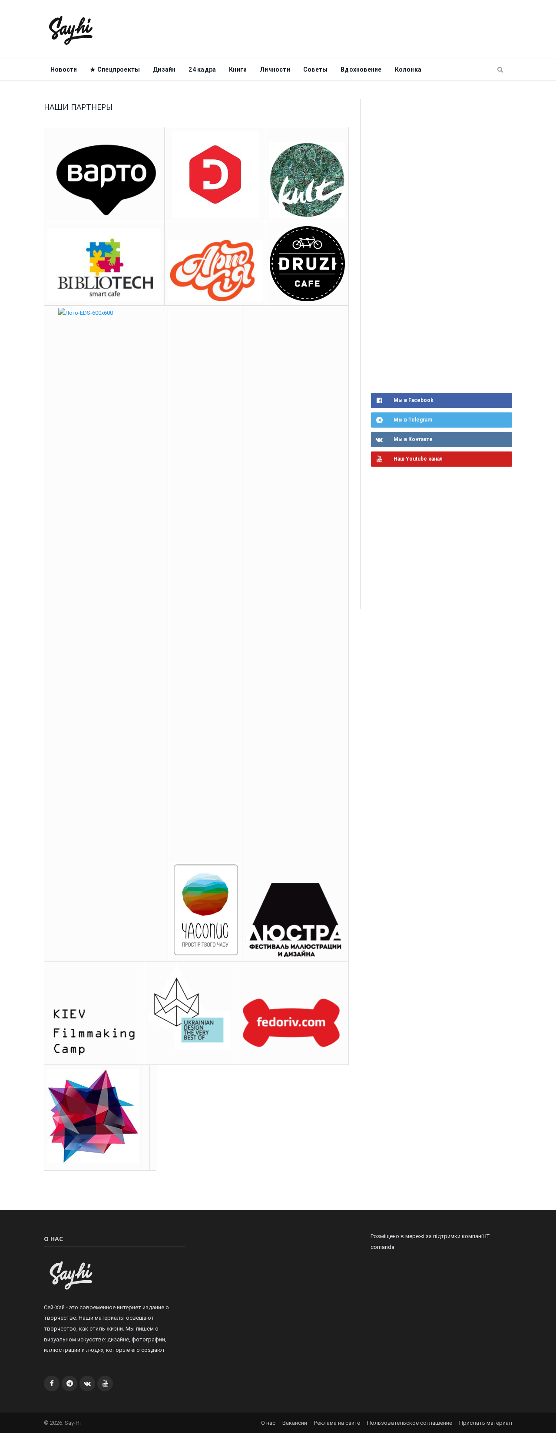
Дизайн (164, 69)
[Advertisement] (436, 245)
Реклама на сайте (337, 1423)
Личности (275, 69)
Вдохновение (361, 69)
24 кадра (202, 69)
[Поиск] (500, 70)
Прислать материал (485, 1423)
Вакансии (294, 1423)
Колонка (408, 69)
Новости (63, 69)
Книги (238, 69)
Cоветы (315, 69)
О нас (268, 1423)
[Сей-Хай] (71, 29)
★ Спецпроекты (115, 69)
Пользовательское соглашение (409, 1423)
